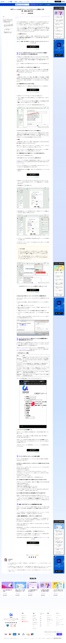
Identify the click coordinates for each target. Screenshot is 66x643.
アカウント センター (59, 621)
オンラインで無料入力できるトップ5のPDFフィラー (59, 291)
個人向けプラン (24, 615)
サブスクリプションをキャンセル (60, 625)
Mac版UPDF (34, 618)
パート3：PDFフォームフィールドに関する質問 (8, 29)
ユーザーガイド (58, 615)
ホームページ (17, 16)
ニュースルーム (49, 623)
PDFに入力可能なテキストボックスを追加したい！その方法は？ (59, 545)
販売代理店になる (49, 619)
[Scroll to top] (64, 641)
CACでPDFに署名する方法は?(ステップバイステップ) (59, 280)
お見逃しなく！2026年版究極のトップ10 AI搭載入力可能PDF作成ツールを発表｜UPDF (59, 283)
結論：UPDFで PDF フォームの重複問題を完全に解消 (8, 32)
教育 (40, 620)
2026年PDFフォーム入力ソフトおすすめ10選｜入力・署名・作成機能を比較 (59, 294)
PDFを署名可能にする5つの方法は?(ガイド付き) (59, 34)
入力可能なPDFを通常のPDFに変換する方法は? (59, 17)
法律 (40, 624)
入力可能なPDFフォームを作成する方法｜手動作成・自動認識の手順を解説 (59, 541)
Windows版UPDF (34, 616)
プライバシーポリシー (21, 638)
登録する (63, 1)
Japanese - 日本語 (58, 638)
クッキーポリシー (36, 638)
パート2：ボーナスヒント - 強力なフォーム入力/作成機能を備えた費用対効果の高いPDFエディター (8, 25)
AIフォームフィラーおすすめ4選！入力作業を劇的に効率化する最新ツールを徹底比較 (59, 20)
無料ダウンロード (58, 1)
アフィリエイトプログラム (50, 621)
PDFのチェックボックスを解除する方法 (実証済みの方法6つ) (59, 287)
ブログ (48, 625)
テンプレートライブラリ (59, 619)
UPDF (3, 1)
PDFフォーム (23, 16)
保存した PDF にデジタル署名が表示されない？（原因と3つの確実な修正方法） (59, 531)
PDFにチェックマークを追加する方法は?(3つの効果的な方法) (59, 538)
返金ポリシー (40, 638)
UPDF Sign (34, 628)
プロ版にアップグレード (42, 537)
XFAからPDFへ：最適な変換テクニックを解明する (59, 273)
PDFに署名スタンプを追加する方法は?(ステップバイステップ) (59, 276)
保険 (40, 622)
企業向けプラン (24, 617)
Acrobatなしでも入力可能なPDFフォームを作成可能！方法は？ (59, 24)
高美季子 (22, 13)
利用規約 (25, 638)
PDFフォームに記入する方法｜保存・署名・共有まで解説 (59, 27)
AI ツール (34, 626)
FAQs (57, 617)
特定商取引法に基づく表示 (50, 638)
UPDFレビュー (49, 617)
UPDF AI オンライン (35, 624)
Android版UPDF (35, 622)
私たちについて (49, 615)
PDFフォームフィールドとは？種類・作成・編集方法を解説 (59, 549)
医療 (40, 618)
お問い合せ (57, 622)
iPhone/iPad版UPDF (35, 620)
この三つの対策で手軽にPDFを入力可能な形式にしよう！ (59, 534)
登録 (59, 634)
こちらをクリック (37, 444)
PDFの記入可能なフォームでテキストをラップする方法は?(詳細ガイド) (59, 552)
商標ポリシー (44, 638)
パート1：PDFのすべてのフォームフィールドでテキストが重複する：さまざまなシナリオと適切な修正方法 (8, 20)
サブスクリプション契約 (30, 638)
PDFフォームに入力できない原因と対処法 (59, 37)
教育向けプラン (24, 619)
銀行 (40, 616)
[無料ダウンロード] (58, 1)
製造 (40, 625)
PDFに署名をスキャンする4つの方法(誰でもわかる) (59, 31)
